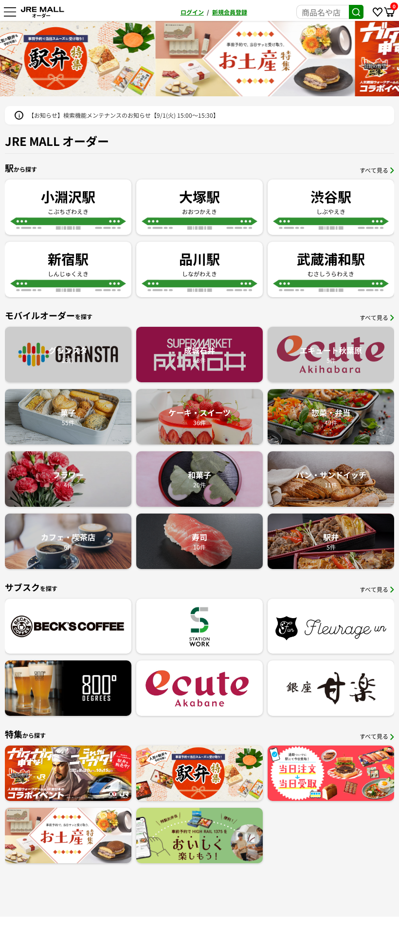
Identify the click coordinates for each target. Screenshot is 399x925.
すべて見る (374, 170)
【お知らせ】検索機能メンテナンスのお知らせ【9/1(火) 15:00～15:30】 (123, 115)
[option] (299, 58)
